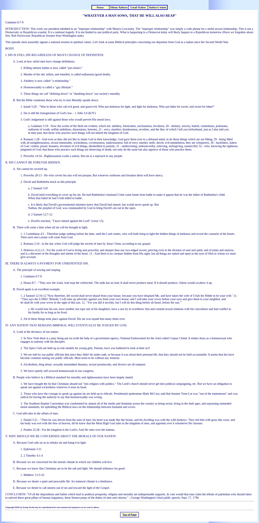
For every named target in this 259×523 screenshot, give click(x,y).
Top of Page (129, 514)
